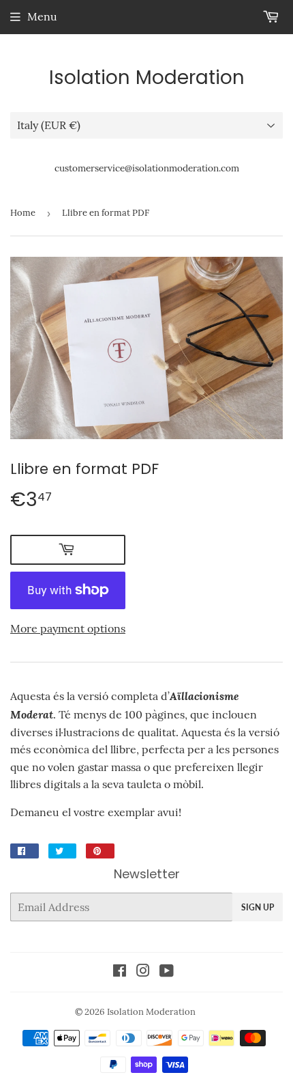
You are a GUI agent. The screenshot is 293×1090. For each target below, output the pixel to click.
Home (22, 213)
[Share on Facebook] (24, 850)
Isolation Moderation (147, 78)
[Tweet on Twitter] (62, 850)
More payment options (67, 628)
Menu (42, 16)
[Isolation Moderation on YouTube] (166, 972)
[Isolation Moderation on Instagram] (143, 972)
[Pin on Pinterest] (100, 850)
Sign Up (257, 907)
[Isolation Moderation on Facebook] (119, 972)
